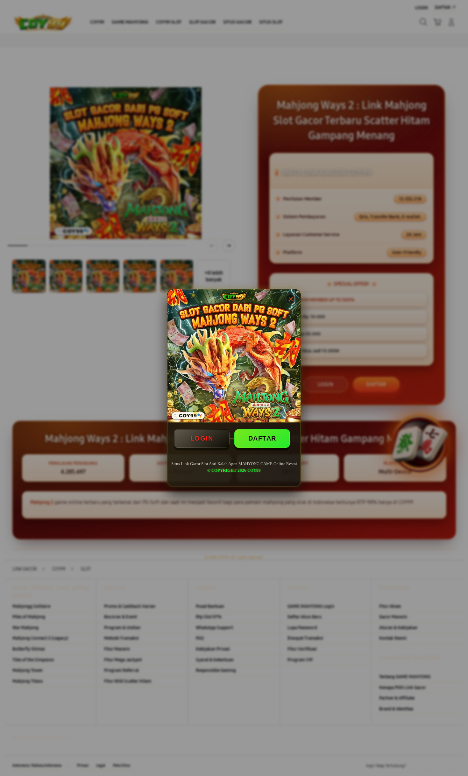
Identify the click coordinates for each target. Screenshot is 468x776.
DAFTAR (262, 438)
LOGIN (201, 438)
